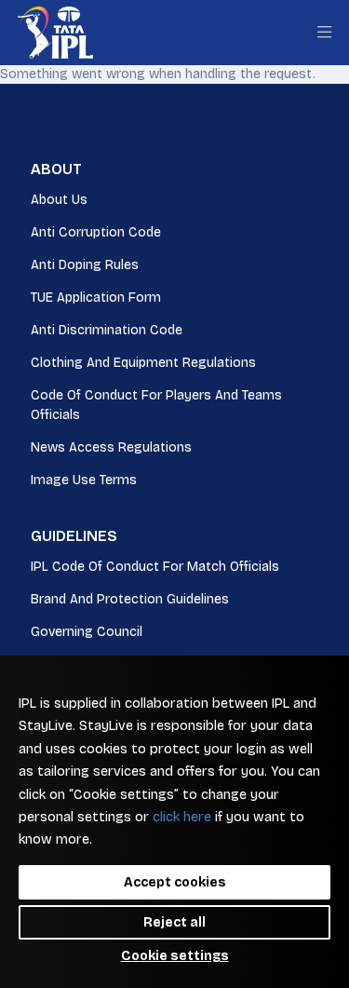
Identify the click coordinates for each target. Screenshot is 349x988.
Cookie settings (175, 956)
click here (182, 817)
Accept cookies (175, 882)
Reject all (174, 922)
